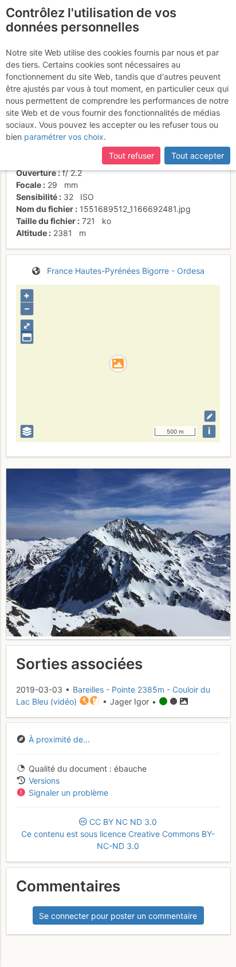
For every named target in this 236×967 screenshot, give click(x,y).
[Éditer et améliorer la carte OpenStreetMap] (209, 416)
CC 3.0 (118, 834)
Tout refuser (131, 155)
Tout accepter (197, 155)
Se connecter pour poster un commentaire (118, 916)
